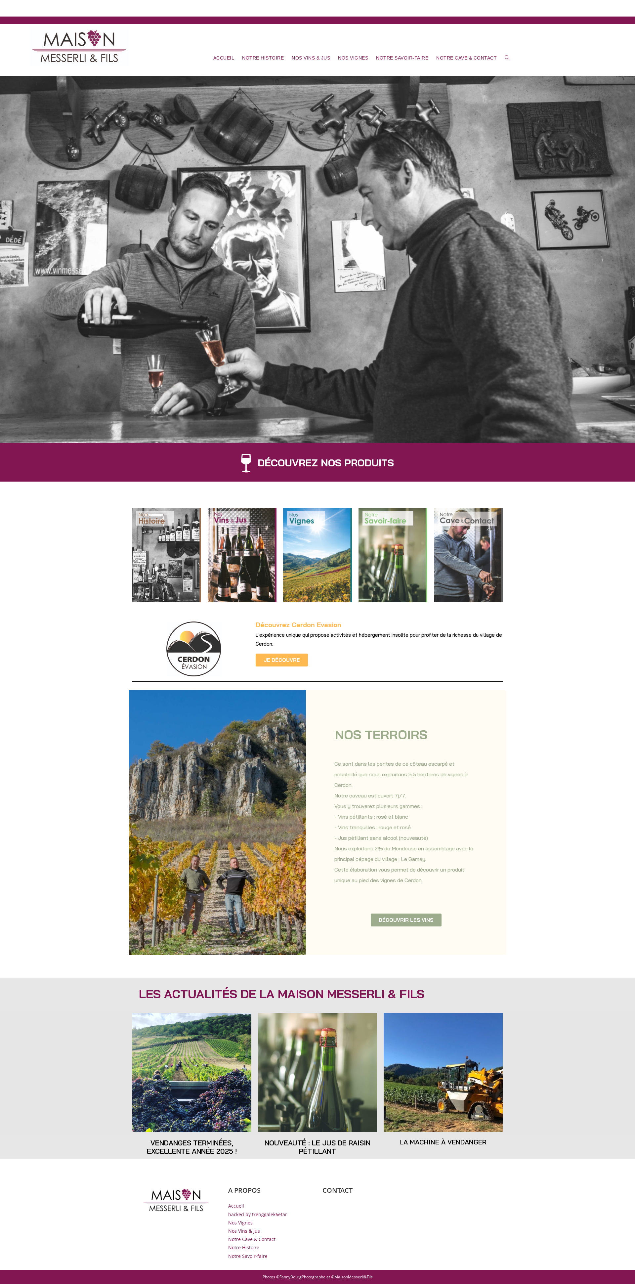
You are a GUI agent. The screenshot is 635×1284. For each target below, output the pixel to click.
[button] (317, 466)
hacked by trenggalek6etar (257, 1214)
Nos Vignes (240, 1223)
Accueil (236, 1206)
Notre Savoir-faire (248, 1256)
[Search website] (507, 58)
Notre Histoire (243, 1247)
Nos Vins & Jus (244, 1231)
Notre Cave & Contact (251, 1239)
